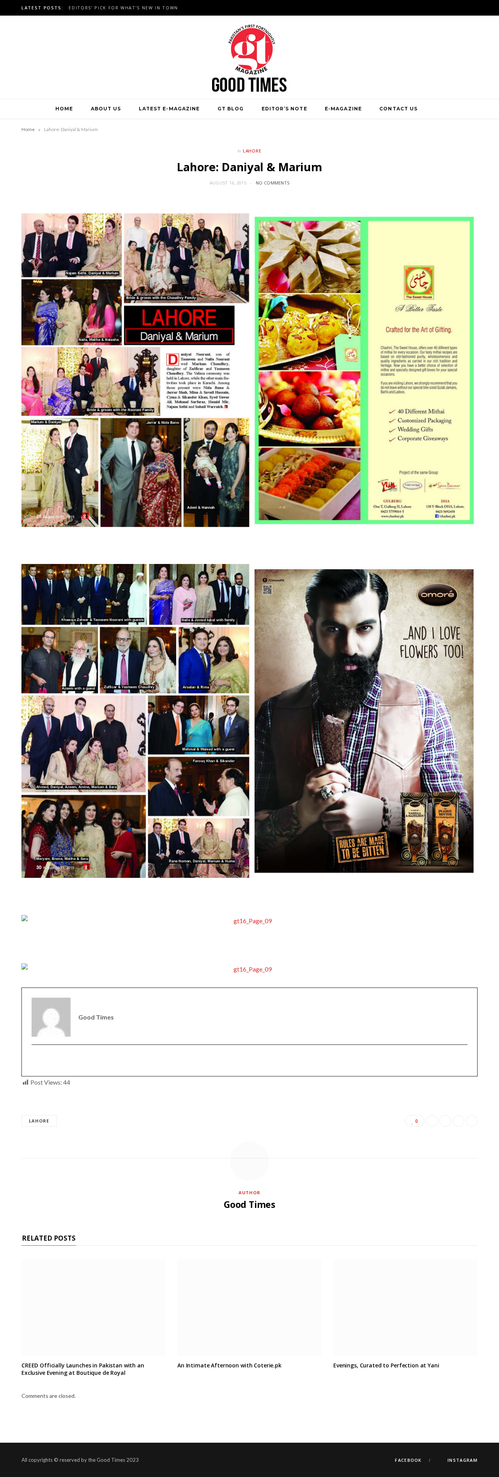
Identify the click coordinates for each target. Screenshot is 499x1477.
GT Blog (231, 109)
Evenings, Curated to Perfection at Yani (386, 1365)
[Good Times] (249, 57)
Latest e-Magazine (169, 109)
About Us (106, 109)
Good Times (249, 1204)
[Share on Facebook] (432, 1121)
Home (64, 109)
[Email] (472, 1121)
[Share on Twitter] (445, 1121)
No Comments (272, 183)
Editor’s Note (284, 109)
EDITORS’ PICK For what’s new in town (123, 8)
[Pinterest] (458, 1121)
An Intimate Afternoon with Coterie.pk (229, 1365)
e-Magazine (343, 109)
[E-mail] (36, 1060)
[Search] (435, 109)
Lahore (252, 151)
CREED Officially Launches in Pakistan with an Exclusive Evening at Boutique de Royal (82, 1369)
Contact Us (398, 109)
